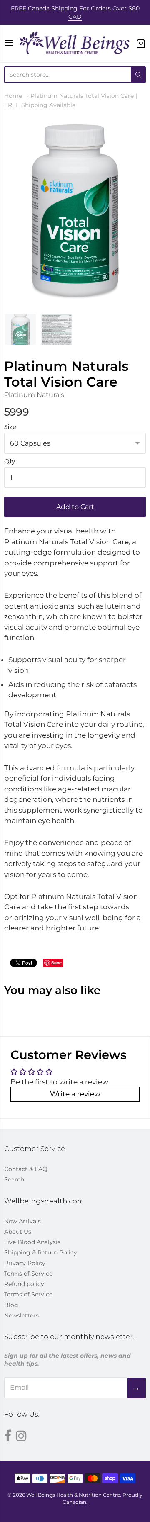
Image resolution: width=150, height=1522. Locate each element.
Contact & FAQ (26, 1169)
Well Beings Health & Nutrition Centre (73, 1495)
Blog (11, 1305)
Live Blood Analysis (32, 1242)
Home (13, 96)
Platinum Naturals (34, 395)
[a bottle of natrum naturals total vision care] (20, 329)
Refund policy (24, 1284)
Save (56, 962)
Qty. (10, 461)
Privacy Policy (24, 1263)
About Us (17, 1231)
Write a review (75, 1094)
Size (10, 427)
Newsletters (21, 1315)
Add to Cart (75, 507)
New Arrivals (22, 1221)
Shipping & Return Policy (40, 1252)
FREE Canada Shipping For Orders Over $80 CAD (75, 12)
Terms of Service (28, 1273)
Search (14, 1179)
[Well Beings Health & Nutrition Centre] (75, 43)
